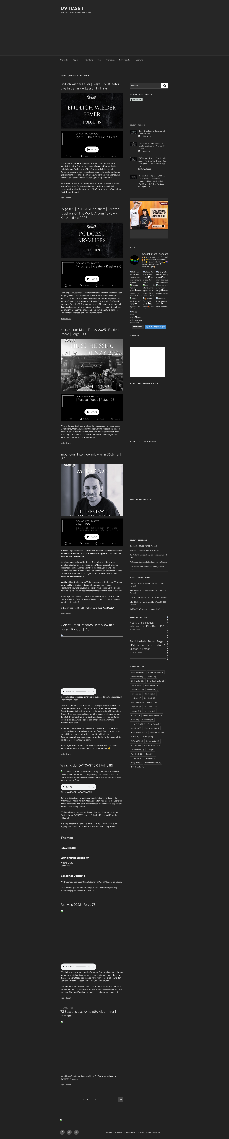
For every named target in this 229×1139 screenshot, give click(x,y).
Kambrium (149, 711)
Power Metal (137, 750)
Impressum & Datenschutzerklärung (120, 1132)
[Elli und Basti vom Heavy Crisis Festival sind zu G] (149, 277)
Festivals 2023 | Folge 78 (78, 904)
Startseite (64, 60)
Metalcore (147, 720)
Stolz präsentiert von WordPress (147, 1132)
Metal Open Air (151, 728)
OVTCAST (137, 741)
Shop (99, 60)
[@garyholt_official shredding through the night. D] (162, 277)
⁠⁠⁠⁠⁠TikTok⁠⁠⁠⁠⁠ (113, 888)
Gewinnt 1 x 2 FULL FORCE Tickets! (143, 546)
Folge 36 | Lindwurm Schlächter (152, 609)
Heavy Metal (137, 702)
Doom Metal (137, 690)
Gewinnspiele (124, 60)
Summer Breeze (153, 763)
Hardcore (136, 698)
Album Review (138, 672)
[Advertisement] (114, 32)
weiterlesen (66, 198)
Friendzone (110, 60)
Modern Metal (157, 732)
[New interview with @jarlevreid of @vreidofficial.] (149, 290)
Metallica (136, 728)
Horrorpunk (153, 702)
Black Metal (137, 681)
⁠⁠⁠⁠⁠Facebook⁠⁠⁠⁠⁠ (65, 890)
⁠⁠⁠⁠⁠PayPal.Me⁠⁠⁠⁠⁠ (103, 882)
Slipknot (150, 758)
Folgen (75, 60)
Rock (149, 754)
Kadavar (136, 711)
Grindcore (149, 694)
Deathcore (136, 685)
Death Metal (152, 685)
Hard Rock (149, 698)
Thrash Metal (137, 767)
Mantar (135, 715)
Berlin (152, 677)
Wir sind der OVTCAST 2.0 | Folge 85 (86, 765)
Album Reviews (155, 672)
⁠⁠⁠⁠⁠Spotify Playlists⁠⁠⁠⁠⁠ (78, 890)
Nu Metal (148, 737)
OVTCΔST (72, 8)
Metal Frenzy (154, 724)
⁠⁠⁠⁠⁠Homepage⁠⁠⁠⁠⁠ (87, 888)
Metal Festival (138, 724)
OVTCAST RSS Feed (138, 617)
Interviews (89, 60)
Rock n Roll (137, 758)
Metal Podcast (139, 732)
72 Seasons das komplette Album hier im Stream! (148, 562)
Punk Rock (137, 754)
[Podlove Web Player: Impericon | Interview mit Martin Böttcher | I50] (92, 532)
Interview (136, 707)
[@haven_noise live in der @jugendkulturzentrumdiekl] (162, 290)
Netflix (135, 737)
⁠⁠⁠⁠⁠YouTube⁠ (90, 890)
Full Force (136, 694)
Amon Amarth (138, 677)
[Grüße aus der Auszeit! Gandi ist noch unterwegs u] (136, 277)
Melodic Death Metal (152, 715)
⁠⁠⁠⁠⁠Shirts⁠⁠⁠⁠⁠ (95, 888)
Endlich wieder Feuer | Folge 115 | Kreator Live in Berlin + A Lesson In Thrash (151, 146)
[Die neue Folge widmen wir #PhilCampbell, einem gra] (162, 303)
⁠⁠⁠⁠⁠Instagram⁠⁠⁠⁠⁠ (104, 888)
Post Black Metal (152, 745)
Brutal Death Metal (155, 681)
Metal (135, 720)
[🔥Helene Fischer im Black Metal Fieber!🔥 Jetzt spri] (149, 303)
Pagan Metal (152, 741)
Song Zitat (136, 763)
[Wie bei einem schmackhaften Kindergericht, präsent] (136, 317)
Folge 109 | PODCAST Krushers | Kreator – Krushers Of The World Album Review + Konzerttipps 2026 (90, 213)
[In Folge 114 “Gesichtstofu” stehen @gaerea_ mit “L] (136, 303)
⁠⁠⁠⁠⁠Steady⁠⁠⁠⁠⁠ (119, 882)
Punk (150, 750)
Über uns (139, 60)
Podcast (136, 745)
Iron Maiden (150, 707)
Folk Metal (152, 690)
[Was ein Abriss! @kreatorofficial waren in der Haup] (136, 290)
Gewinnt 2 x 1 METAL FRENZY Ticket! (144, 550)
